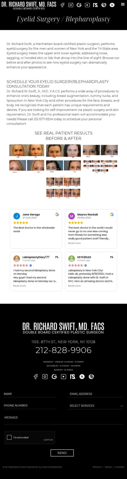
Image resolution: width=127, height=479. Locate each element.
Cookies (119, 467)
